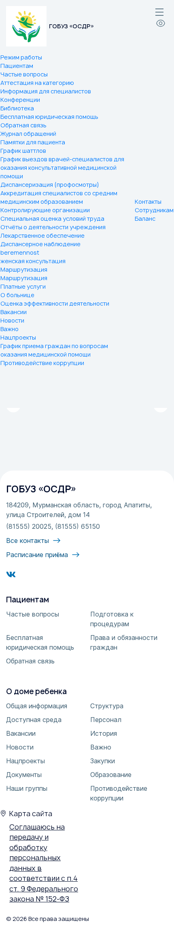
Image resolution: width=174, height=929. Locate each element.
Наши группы (26, 788)
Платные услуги (23, 286)
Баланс (145, 218)
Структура (106, 706)
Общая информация (36, 706)
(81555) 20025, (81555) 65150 (53, 526)
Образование (111, 775)
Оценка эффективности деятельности (54, 303)
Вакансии (13, 312)
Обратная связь (23, 125)
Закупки (102, 761)
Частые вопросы (24, 74)
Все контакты (27, 540)
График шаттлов (23, 150)
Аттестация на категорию (37, 83)
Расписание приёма (37, 555)
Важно (9, 329)
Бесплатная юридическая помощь (49, 116)
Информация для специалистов (45, 91)
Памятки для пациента (32, 142)
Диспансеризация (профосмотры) (49, 184)
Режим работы (21, 57)
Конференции (20, 99)
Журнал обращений (28, 133)
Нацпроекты (18, 337)
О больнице (17, 295)
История (103, 733)
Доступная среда (34, 720)
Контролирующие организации (45, 210)
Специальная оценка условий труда (52, 218)
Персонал (105, 720)
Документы (24, 775)
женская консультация (33, 261)
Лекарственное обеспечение (42, 235)
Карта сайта (30, 813)
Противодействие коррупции (42, 363)
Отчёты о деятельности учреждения (53, 227)
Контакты (148, 201)
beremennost (19, 252)
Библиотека (17, 108)
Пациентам (16, 66)
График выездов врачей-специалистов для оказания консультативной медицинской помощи (62, 167)
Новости (12, 320)
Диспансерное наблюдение (40, 244)
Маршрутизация (23, 269)
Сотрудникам (154, 210)
